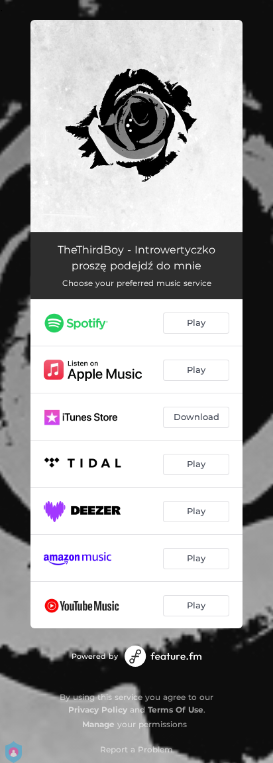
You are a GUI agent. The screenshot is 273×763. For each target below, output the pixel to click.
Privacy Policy (97, 710)
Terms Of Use (175, 710)
